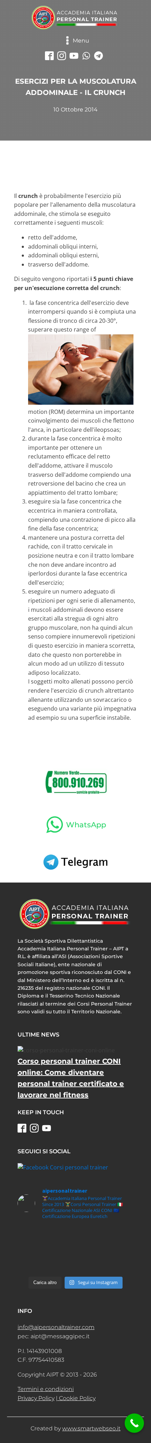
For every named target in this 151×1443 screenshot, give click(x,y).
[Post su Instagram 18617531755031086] (75, 1232)
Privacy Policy (36, 1398)
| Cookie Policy (76, 1398)
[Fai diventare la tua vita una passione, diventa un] (75, 1249)
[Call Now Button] (134, 1423)
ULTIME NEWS (38, 1034)
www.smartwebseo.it (91, 1428)
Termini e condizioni (46, 1389)
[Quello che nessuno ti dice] (75, 1266)
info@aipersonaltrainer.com (56, 1327)
